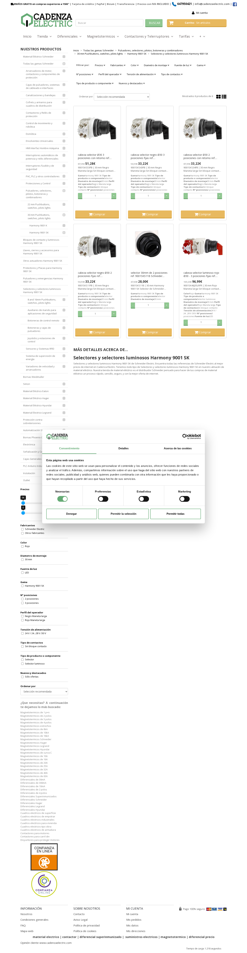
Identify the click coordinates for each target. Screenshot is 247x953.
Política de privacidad (86, 925)
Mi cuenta (202, 12)
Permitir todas (175, 513)
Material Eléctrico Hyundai (37, 405)
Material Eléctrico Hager (36, 398)
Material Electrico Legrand (37, 412)
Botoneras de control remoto (43, 320)
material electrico (46, 937)
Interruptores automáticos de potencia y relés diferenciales (42, 157)
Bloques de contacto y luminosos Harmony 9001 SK (41, 241)
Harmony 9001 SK (39, 232)
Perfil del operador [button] (109, 74)
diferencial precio (201, 937)
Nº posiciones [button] (84, 74)
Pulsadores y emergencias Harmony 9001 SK (43, 280)
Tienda (43, 36)
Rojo (27, 546)
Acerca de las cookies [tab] (178, 448)
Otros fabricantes (34, 533)
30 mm (28, 559)
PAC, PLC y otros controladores (42, 176)
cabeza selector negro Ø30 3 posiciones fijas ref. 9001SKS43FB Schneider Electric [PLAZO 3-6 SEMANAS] (149, 156)
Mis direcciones (135, 931)
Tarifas (185, 36)
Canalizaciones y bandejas (41, 95)
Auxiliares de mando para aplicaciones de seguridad (42, 311)
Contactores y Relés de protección (38, 114)
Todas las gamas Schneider (38, 63)
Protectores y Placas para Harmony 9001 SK (42, 269)
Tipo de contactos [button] (171, 74)
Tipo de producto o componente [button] (94, 83)
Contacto (79, 914)
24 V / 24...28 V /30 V (35, 633)
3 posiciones (32, 603)
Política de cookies (84, 931)
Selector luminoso (35, 663)
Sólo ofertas (32, 676)
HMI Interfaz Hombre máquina (42, 148)
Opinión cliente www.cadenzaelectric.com (46, 943)
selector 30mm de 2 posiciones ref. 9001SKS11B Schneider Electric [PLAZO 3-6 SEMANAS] (149, 274)
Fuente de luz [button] (182, 65)
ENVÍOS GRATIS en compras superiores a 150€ (41, 4)
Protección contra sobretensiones (32, 421)
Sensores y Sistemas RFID (40, 348)
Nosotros (26, 914)
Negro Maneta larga (36, 616)
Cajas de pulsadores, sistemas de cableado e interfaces (43, 86)
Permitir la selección (123, 513)
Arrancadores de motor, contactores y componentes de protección (43, 74)
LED (27, 572)
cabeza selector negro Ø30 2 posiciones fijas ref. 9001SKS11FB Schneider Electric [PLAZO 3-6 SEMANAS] (97, 274)
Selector (29, 659)
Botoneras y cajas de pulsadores (39, 329)
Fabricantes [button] (117, 65)
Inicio (27, 36)
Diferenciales (68, 36)
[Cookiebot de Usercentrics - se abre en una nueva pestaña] (185, 436)
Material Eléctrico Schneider (38, 56)
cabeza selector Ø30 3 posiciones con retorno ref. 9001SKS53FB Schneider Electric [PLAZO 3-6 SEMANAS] (97, 156)
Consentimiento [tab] (69, 448)
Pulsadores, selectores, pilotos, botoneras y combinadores (39, 194)
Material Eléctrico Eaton (36, 391)
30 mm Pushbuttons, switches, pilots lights (39, 216)
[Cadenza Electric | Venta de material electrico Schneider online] (46, 20)
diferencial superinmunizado (101, 937)
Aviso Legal (80, 919)
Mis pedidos (133, 919)
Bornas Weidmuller (33, 376)
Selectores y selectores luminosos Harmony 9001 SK (42, 290)
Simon (26, 384)
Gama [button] (200, 65)
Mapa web (26, 931)
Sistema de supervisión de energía (40, 357)
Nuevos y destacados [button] (131, 83)
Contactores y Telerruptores (148, 36)
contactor (69, 937)
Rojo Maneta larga (35, 620)
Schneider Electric (34, 529)
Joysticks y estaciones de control (41, 340)
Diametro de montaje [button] (156, 65)
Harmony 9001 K (38, 225)
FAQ (23, 925)
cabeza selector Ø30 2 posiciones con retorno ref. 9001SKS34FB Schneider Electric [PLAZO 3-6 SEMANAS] (202, 156)
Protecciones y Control (38, 183)
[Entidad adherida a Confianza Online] (44, 870)
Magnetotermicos (102, 36)
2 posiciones (32, 598)
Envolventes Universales (39, 141)
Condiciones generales (34, 919)
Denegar (71, 513)
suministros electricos (141, 937)
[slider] (23, 503)
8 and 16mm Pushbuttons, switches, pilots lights (42, 301)
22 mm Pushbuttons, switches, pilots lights (39, 206)
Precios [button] (99, 65)
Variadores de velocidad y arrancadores (40, 368)
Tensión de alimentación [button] (140, 74)
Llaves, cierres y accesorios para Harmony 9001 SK (41, 252)
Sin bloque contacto (36, 646)
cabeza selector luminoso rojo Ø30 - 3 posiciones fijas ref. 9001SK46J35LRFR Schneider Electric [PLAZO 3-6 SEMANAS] (202, 274)
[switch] (103, 499)
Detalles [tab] (123, 448)
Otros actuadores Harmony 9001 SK (42, 260)
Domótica (31, 133)
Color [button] (134, 65)
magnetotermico (173, 937)
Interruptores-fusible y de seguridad (40, 167)
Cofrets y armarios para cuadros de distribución (39, 104)
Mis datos (132, 925)
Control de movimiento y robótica (39, 125)
